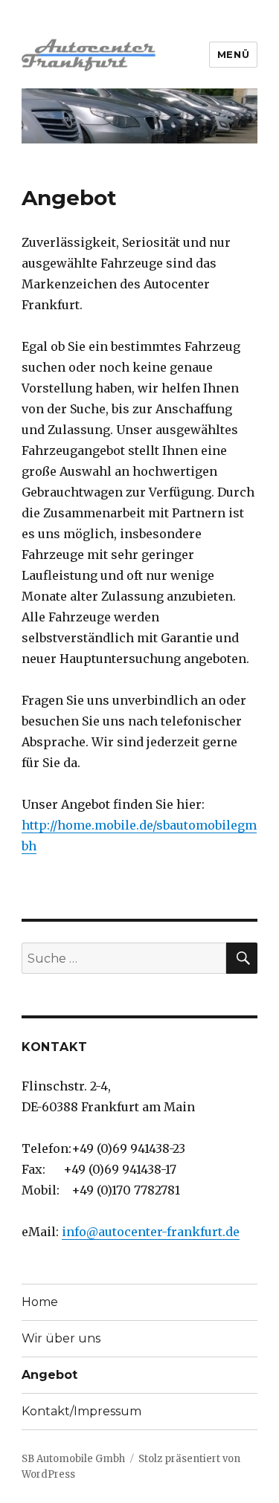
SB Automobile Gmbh (73, 1458)
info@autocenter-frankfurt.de (151, 1231)
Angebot (49, 1375)
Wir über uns (61, 1338)
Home (40, 1302)
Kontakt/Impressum (81, 1411)
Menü (233, 54)
